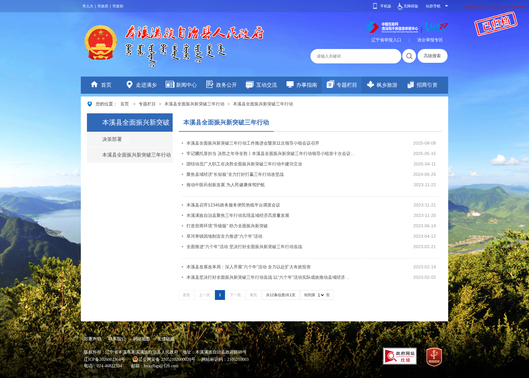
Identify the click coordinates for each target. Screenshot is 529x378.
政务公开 (226, 85)
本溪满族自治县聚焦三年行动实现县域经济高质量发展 (237, 215)
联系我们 (117, 338)
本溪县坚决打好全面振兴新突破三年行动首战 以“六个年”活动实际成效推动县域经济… (267, 277)
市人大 (87, 6)
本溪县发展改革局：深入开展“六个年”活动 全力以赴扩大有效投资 (248, 266)
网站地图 (141, 338)
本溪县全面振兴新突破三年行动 (194, 104)
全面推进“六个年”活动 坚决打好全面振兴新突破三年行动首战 (244, 246)
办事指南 (306, 85)
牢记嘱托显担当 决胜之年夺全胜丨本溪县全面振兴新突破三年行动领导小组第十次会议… (270, 153)
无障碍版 (410, 6)
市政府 (102, 6)
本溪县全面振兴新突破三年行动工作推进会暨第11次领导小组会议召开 (252, 143)
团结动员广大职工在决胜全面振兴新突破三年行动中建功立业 (244, 163)
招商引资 (427, 85)
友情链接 (165, 338)
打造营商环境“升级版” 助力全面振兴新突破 (227, 225)
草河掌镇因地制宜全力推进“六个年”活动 (224, 236)
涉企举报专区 (430, 39)
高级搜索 (432, 55)
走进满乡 (146, 85)
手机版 (385, 6)
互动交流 (266, 85)
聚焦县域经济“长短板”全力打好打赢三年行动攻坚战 (235, 174)
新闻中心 (186, 85)
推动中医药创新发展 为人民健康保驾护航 (225, 184)
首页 (106, 85)
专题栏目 (346, 85)
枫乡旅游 (387, 85)
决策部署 (112, 139)
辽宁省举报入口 (386, 39)
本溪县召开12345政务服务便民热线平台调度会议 (233, 204)
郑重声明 (92, 338)
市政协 (117, 6)
